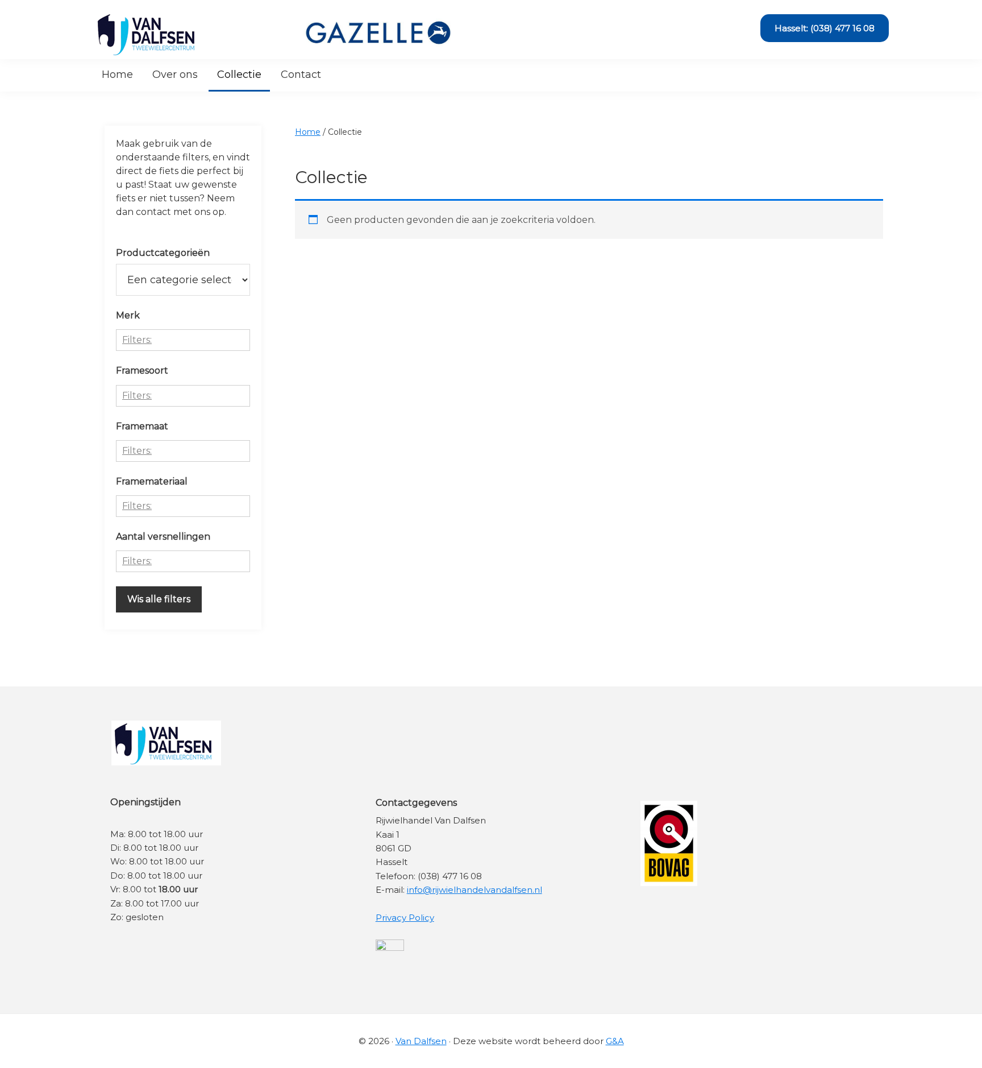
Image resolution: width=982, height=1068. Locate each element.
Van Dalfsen (421, 1041)
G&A (615, 1041)
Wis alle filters (158, 599)
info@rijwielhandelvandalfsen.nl (474, 889)
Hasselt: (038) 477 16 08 (825, 28)
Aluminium (146, 526)
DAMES (138, 416)
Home (308, 132)
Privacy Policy (405, 917)
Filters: (137, 339)
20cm (145, 471)
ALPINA (138, 360)
